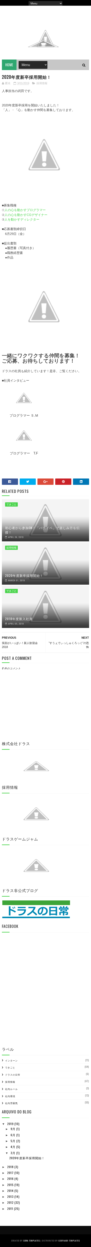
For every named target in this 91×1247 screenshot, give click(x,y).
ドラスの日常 (12, 1074)
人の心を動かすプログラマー (25, 210)
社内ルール (11, 1089)
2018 (10, 1166)
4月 (13, 1146)
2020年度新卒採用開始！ (24, 575)
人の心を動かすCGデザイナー (25, 215)
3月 (13, 1153)
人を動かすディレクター (21, 219)
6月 (13, 1135)
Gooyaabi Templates (69, 1240)
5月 (13, 1141)
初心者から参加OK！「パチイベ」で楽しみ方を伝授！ (42, 529)
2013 (10, 1196)
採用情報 (41, 83)
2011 (10, 1208)
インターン (11, 1060)
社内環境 (10, 1096)
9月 (13, 1128)
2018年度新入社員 (19, 618)
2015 (10, 1184)
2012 (10, 1202)
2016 (10, 1178)
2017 (10, 1172)
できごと (11, 504)
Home (9, 64)
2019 (10, 1123)
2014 (10, 1190)
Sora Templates (31, 1240)
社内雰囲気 (11, 1103)
